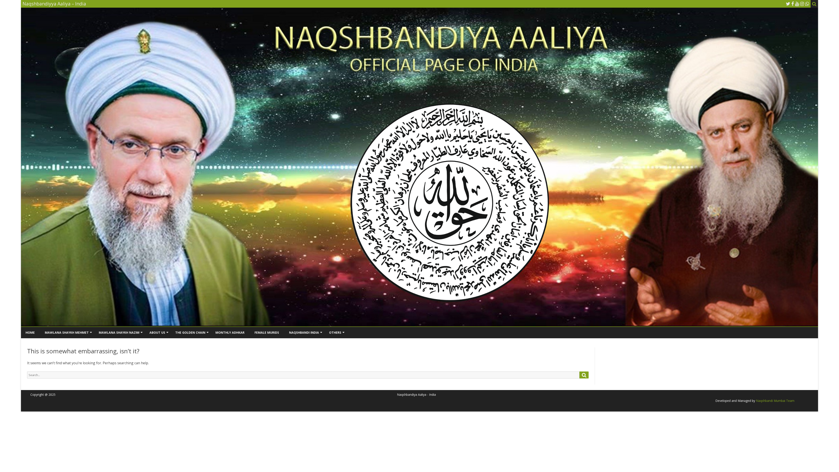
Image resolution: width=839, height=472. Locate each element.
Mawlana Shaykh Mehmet (67, 332)
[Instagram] (802, 4)
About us (157, 332)
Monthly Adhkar (229, 332)
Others (335, 332)
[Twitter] (788, 4)
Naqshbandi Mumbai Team (774, 401)
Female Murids (267, 332)
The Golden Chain (190, 332)
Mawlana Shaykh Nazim (119, 332)
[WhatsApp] (807, 4)
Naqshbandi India (304, 332)
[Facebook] (792, 4)
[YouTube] (797, 4)
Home (30, 332)
